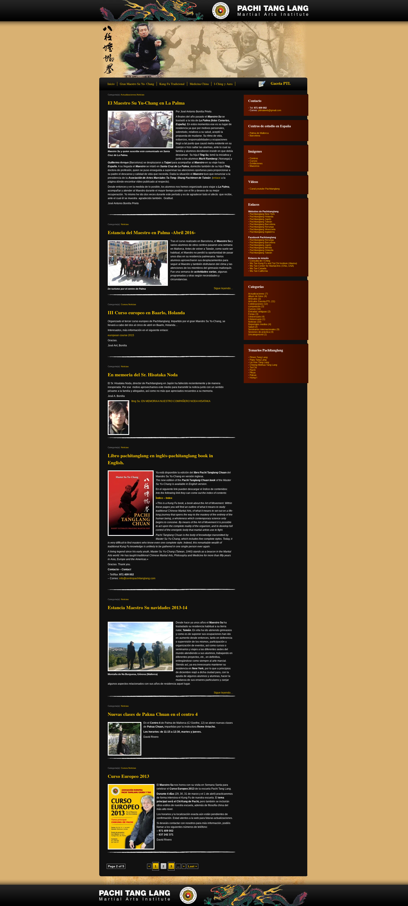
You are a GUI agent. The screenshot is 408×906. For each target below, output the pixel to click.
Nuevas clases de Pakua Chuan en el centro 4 (153, 714)
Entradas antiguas (257, 311)
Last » (192, 866)
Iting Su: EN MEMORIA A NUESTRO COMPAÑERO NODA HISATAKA (170, 401)
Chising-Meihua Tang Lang (263, 365)
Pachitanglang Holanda (261, 216)
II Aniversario (255, 319)
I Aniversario (254, 316)
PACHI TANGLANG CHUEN (203, 10)
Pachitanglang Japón (260, 219)
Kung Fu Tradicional (171, 84)
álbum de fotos (255, 296)
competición (254, 306)
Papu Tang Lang (258, 359)
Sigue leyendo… (223, 288)
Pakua (253, 375)
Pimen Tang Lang (259, 357)
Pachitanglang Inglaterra (262, 232)
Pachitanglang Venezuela (262, 229)
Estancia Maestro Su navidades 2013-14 (147, 607)
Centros (254, 158)
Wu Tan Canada (258, 268)
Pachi (252, 370)
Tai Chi (253, 367)
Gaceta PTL (281, 83)
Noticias (140, 94)
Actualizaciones (128, 94)
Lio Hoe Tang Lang (259, 362)
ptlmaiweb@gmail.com (269, 110)
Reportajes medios (258, 324)
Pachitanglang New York (262, 214)
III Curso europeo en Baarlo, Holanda (146, 312)
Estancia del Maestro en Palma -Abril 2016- (152, 232)
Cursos (124, 304)
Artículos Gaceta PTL (259, 301)
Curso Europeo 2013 (128, 776)
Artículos (252, 298)
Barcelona (255, 135)
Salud (251, 327)
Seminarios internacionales (262, 329)
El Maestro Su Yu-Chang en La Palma (146, 102)
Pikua (252, 372)
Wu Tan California (259, 271)
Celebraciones (255, 304)
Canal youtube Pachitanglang (265, 188)
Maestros (254, 166)
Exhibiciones (256, 163)
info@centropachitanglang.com (137, 578)
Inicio (111, 84)
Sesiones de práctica (259, 332)
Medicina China (199, 84)
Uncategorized (255, 334)
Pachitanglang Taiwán (261, 221)
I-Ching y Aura (223, 84)
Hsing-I (253, 377)
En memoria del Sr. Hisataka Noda (143, 374)
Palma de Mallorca (259, 133)
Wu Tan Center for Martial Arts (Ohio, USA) (272, 266)
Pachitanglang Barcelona (262, 224)
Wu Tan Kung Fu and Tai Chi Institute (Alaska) (273, 263)
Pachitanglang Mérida (261, 247)
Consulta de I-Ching (260, 260)
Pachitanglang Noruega (262, 226)
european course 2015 (121, 335)
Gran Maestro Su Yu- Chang (137, 84)
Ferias (251, 314)
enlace (217, 177)
